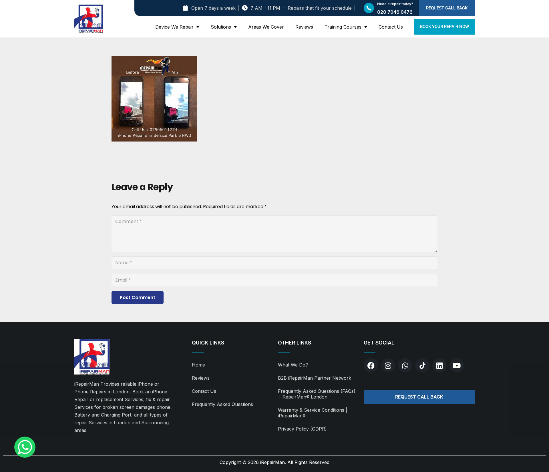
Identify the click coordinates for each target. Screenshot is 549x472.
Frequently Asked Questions (222, 404)
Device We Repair (174, 27)
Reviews (304, 27)
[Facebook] (371, 365)
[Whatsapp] (405, 365)
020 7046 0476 (395, 12)
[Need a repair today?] (369, 8)
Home (198, 365)
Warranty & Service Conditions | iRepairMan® (312, 413)
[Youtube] (456, 365)
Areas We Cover (266, 27)
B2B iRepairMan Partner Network (314, 378)
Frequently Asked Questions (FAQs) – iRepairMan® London (316, 394)
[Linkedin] (439, 365)
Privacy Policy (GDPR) (302, 429)
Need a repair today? (395, 4)
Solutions (221, 27)
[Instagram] (388, 365)
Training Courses (343, 27)
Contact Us (391, 27)
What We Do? (293, 365)
